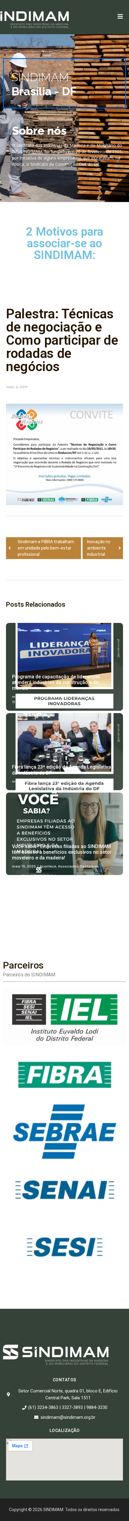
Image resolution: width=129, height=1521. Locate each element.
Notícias (96, 697)
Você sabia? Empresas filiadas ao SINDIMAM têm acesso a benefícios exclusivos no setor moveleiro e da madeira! (62, 852)
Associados (68, 866)
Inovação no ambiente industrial (98, 548)
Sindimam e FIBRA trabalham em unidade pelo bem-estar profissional (46, 548)
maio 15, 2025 (24, 866)
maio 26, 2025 (24, 697)
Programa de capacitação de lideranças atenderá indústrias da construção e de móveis (56, 682)
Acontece (48, 697)
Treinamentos (24, 702)
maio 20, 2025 (24, 781)
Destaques (67, 781)
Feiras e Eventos (72, 697)
